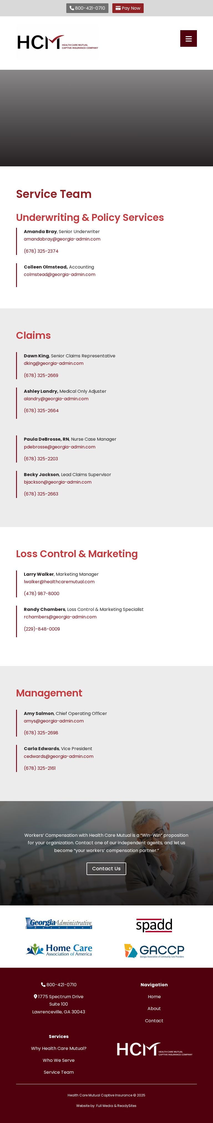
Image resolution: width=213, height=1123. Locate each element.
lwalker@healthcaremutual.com (59, 582)
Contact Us (106, 868)
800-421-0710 (89, 8)
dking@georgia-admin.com (53, 363)
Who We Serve (59, 1060)
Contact (154, 1021)
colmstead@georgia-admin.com (59, 274)
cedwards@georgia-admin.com (58, 756)
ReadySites (126, 1105)
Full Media (104, 1105)
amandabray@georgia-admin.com (62, 239)
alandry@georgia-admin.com (56, 399)
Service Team (59, 1072)
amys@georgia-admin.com (54, 721)
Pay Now (130, 8)
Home (154, 996)
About (154, 1008)
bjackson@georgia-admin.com (58, 482)
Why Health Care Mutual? (59, 1048)
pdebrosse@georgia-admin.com (59, 447)
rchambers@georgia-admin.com (60, 617)
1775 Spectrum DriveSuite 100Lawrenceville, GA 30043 (58, 1004)
